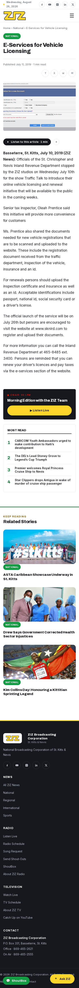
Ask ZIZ (65, 978)
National (18, 28)
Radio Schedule (14, 843)
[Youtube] (50, 4)
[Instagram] (57, 4)
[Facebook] (42, 4)
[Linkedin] (65, 4)
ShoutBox (9, 866)
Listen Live (10, 836)
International (11, 808)
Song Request (12, 851)
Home (7, 28)
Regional (9, 800)
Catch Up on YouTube (18, 917)
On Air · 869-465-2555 (18, 954)
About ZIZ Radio (14, 874)
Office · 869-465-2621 (18, 948)
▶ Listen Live (39, 410)
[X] (73, 4)
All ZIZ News (11, 785)
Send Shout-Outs (14, 859)
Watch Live (10, 895)
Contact (31, 981)
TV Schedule (12, 902)
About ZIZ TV (12, 910)
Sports (7, 815)
